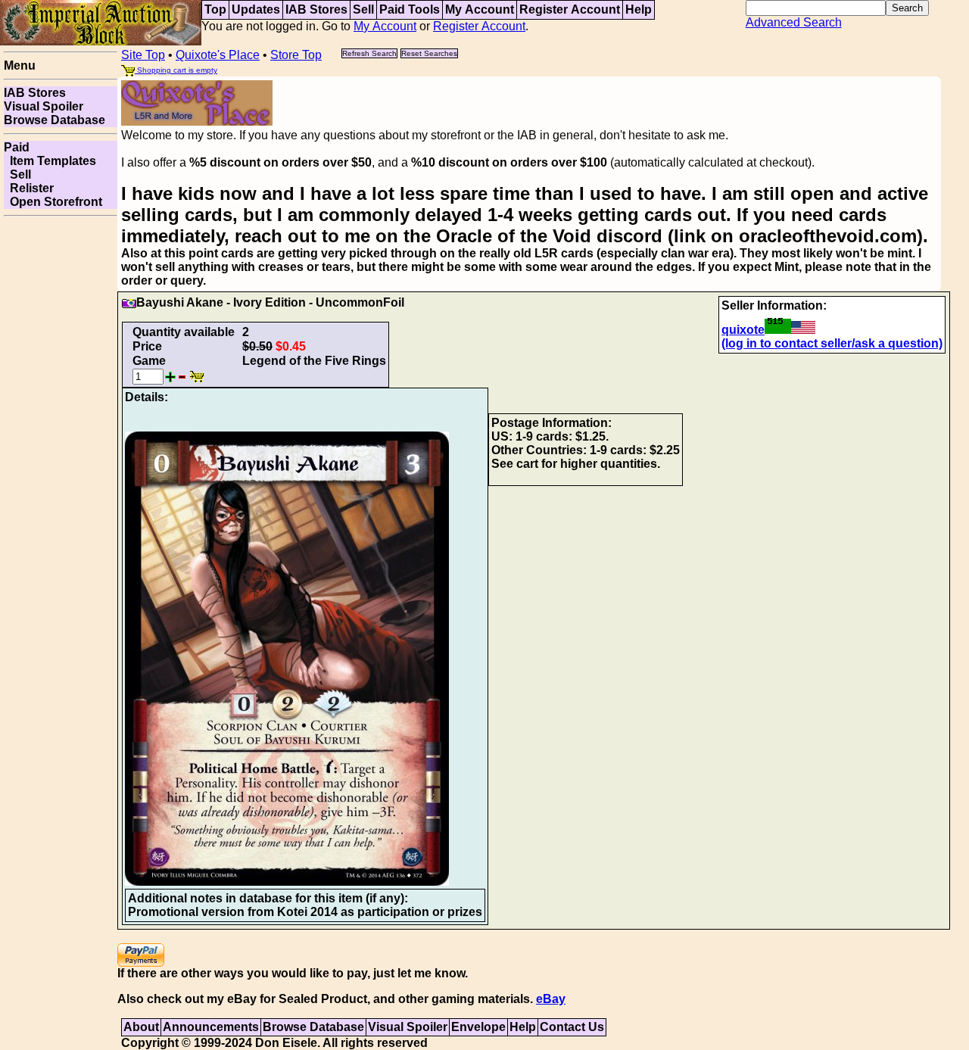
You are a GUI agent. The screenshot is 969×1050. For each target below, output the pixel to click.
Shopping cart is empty (176, 70)
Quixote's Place (218, 54)
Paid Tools (409, 9)
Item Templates (50, 160)
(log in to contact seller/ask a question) (832, 343)
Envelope (478, 1026)
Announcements (211, 1026)
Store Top (296, 54)
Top (215, 9)
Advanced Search (794, 22)
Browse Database (54, 120)
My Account (479, 9)
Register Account (569, 9)
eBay (551, 998)
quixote (743, 329)
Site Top (143, 54)
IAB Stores (316, 9)
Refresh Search (369, 53)
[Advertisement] (60, 450)
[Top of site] (100, 21)
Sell (363, 9)
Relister (29, 188)
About (141, 1026)
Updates (256, 9)
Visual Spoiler (43, 106)
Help (638, 9)
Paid (17, 147)
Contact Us (572, 1026)
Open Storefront (53, 201)
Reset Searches (429, 53)
